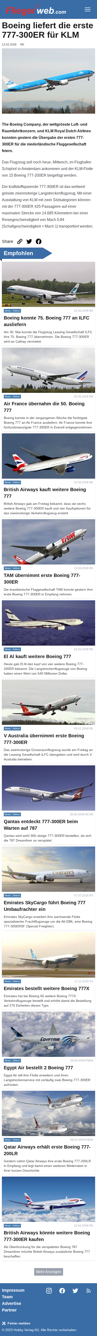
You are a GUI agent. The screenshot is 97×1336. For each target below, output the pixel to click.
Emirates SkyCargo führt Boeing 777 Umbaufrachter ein (48, 849)
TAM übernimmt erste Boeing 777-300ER (36, 522)
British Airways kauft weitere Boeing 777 (35, 436)
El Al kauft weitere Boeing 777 (27, 603)
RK (22, 44)
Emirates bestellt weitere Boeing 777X (34, 935)
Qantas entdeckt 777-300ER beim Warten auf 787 (43, 768)
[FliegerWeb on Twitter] (75, 1300)
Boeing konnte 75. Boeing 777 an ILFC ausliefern (43, 264)
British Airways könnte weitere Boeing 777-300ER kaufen (43, 1182)
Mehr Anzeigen (48, 1272)
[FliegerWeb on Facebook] (62, 1300)
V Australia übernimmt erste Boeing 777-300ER (41, 682)
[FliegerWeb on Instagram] (49, 1300)
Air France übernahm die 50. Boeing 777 (36, 350)
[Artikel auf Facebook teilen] (38, 241)
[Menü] (87, 9)
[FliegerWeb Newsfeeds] (88, 1291)
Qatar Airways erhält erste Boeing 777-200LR (39, 1093)
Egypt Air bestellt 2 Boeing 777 (27, 1014)
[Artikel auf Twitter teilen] (29, 241)
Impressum (13, 1290)
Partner (9, 1310)
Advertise (11, 1303)
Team (7, 1297)
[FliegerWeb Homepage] (36, 9)
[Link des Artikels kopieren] (20, 241)
